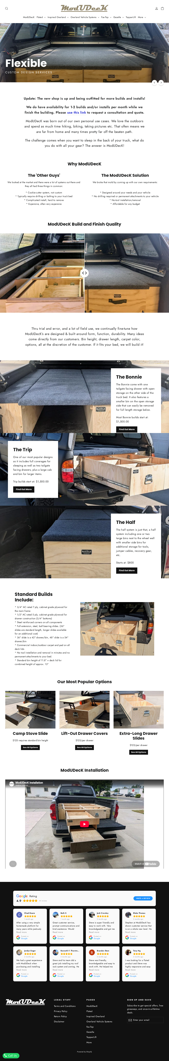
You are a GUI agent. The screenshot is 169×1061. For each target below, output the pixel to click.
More (141, 17)
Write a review (143, 898)
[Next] (161, 82)
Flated (40, 17)
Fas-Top (105, 17)
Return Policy (60, 1016)
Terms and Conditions (65, 1006)
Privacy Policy (60, 1011)
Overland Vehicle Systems (84, 17)
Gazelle (117, 17)
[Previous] (154, 82)
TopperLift (131, 17)
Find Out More (127, 429)
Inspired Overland (57, 17)
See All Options (30, 747)
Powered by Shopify (84, 1052)
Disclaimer (59, 1021)
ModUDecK (29, 17)
